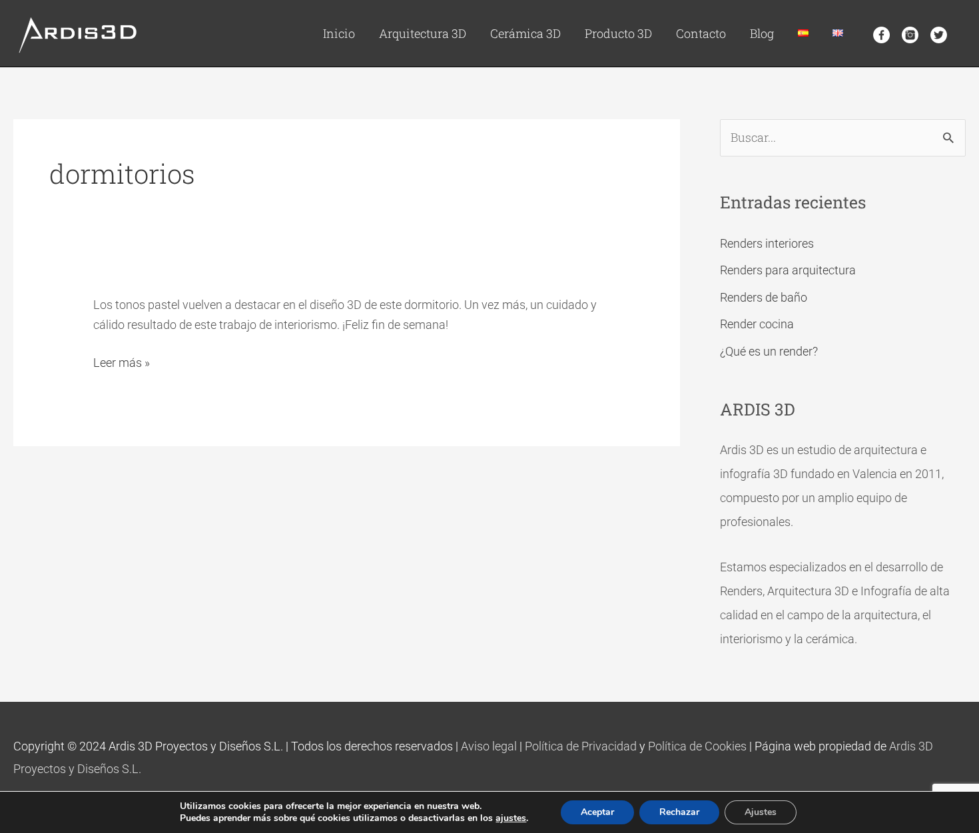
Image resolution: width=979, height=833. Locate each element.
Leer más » (121, 362)
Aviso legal (489, 746)
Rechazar (679, 812)
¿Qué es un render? (769, 351)
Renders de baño (763, 297)
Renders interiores (767, 243)
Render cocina (757, 324)
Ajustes (761, 812)
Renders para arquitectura (788, 270)
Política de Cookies (697, 746)
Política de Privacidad (581, 746)
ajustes (510, 818)
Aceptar (597, 812)
